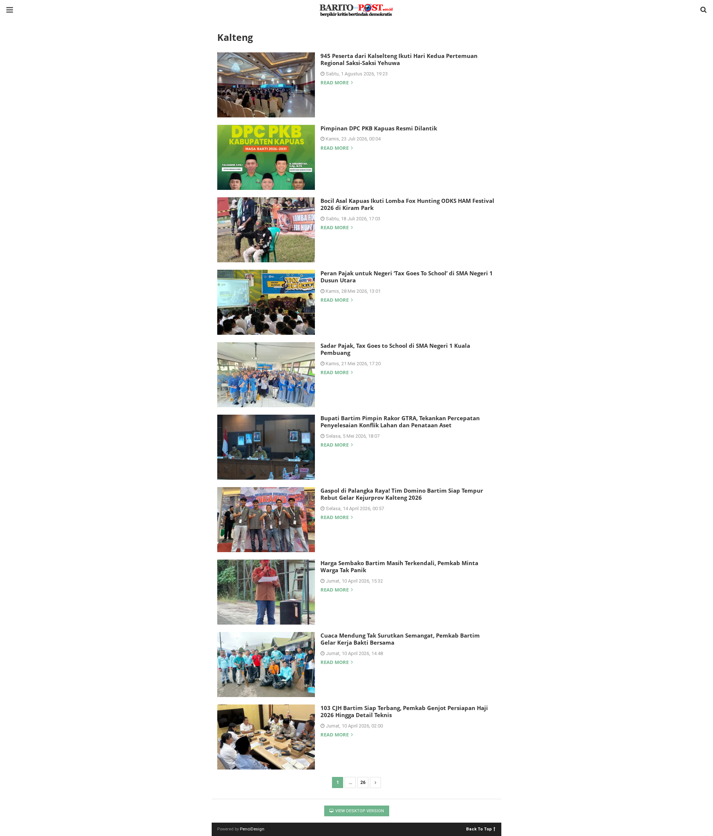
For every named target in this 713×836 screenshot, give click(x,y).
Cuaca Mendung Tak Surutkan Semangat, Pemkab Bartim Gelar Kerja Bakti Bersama (400, 639)
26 (362, 782)
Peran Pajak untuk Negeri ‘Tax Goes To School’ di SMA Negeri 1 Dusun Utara (406, 276)
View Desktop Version (359, 811)
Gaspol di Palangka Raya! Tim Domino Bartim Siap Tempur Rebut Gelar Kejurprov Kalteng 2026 (401, 494)
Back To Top (479, 829)
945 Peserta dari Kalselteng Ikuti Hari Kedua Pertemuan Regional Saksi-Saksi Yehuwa (399, 59)
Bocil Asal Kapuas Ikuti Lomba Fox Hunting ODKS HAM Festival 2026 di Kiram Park (407, 204)
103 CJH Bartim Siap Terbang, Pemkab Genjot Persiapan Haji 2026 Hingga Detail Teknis (404, 711)
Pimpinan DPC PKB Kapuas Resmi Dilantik (378, 128)
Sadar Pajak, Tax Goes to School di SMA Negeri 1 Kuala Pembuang (395, 349)
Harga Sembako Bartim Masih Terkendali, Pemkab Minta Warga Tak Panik (399, 566)
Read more (335, 83)
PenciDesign (252, 829)
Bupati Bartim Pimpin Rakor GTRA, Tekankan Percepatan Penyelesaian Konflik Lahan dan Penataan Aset (400, 421)
